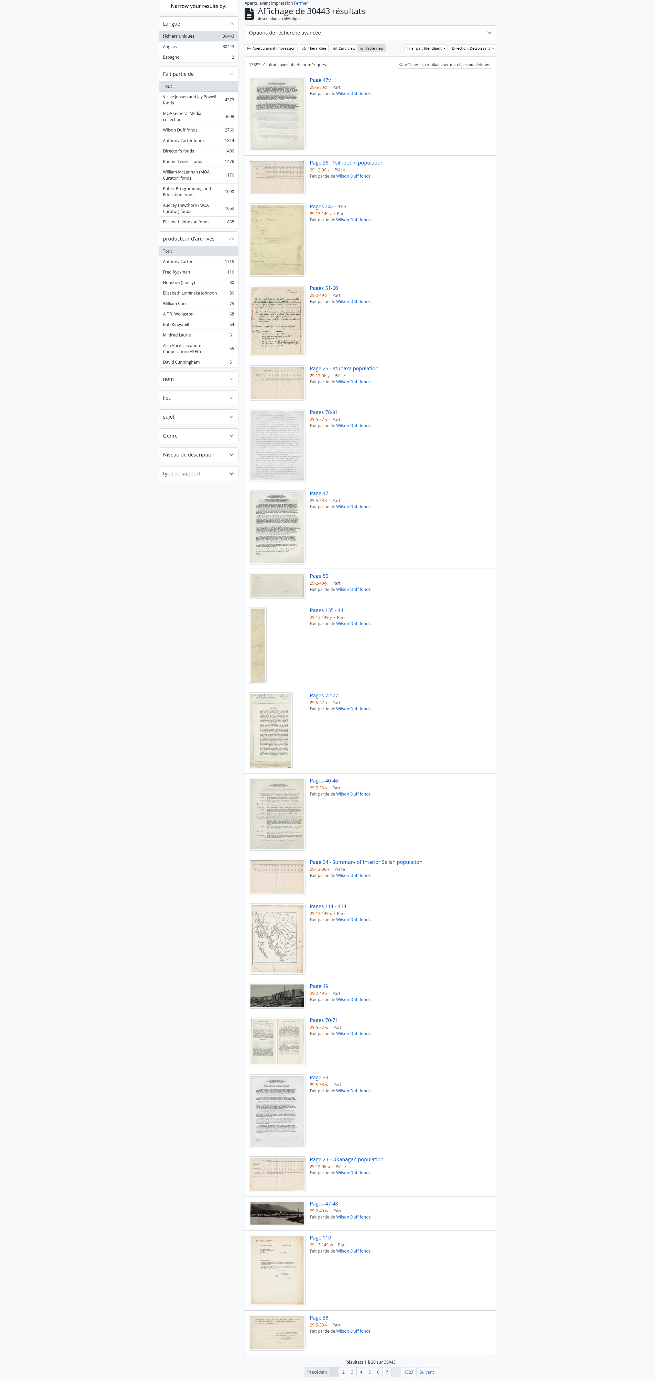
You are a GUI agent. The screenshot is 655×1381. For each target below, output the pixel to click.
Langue (171, 23)
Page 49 (319, 986)
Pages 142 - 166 (328, 206)
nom (168, 378)
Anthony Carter (198, 263)
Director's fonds (198, 152)
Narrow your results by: (198, 6)
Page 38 (319, 1318)
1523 (408, 1372)
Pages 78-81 (324, 412)
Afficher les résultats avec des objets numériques (447, 64)
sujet (168, 416)
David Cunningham (198, 363)
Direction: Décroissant (471, 48)
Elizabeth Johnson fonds (198, 223)
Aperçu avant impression (274, 48)
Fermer (301, 3)
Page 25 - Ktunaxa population (344, 368)
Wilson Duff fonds (198, 131)
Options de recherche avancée (285, 32)
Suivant (427, 1372)
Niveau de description (188, 454)
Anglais (198, 48)
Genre (170, 435)
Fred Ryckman (198, 273)
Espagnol (198, 58)
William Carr (198, 305)
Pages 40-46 (324, 781)
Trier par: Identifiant (425, 48)
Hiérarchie (316, 48)
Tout (167, 86)
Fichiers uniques (198, 37)
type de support (181, 473)
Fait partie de (178, 73)
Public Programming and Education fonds (198, 192)
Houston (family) (198, 284)
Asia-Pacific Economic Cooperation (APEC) (198, 348)
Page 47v (320, 80)
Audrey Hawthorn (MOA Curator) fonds (198, 208)
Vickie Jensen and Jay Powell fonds (198, 100)
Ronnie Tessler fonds (198, 163)
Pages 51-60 (324, 288)
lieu (167, 397)
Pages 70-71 (324, 1020)
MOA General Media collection (198, 116)
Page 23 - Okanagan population (347, 1159)
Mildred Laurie (198, 336)
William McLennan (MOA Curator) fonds (198, 175)
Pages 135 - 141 (328, 610)
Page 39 (319, 1077)
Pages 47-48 (324, 1204)
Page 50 (319, 576)
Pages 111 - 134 (328, 906)
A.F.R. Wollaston (198, 315)
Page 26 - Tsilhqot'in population (347, 163)
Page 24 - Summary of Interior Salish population (366, 862)
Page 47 (319, 493)
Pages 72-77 (324, 695)
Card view (346, 48)
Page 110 (320, 1238)
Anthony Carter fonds (198, 142)
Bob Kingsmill (198, 326)
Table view (374, 48)
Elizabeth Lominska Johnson (198, 294)
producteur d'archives (189, 238)
